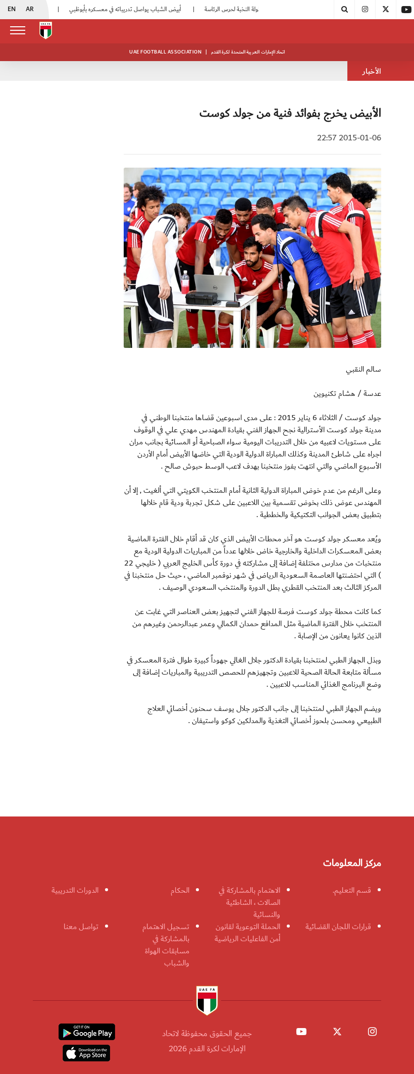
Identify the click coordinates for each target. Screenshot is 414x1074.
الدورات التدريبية (74, 890)
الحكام (180, 890)
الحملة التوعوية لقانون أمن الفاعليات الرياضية (247, 932)
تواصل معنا (81, 926)
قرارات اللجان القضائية (338, 926)
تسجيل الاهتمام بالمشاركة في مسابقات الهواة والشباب (165, 944)
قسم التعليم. (352, 890)
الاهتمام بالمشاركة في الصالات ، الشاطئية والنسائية (249, 902)
